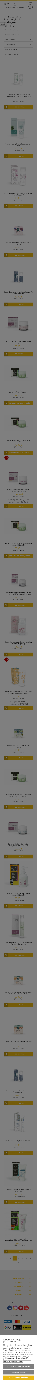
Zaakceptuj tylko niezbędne (18, 1366)
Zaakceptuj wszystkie (18, 1378)
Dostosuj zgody (18, 1372)
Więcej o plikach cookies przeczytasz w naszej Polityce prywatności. (17, 1361)
